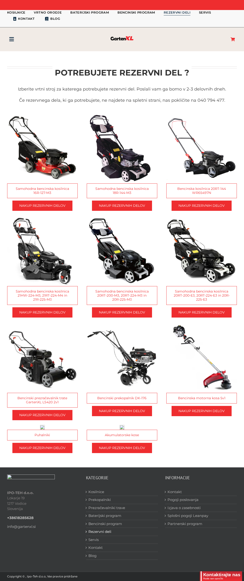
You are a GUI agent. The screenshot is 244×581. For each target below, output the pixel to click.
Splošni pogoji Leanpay (188, 515)
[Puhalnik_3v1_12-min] (42, 426)
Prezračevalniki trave (106, 507)
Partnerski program (185, 523)
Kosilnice (96, 492)
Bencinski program (105, 523)
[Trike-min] (42, 217)
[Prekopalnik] (122, 324)
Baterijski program (104, 515)
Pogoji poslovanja (183, 499)
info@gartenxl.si (21, 526)
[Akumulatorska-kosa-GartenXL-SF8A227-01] (122, 426)
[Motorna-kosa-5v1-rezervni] (201, 324)
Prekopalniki (99, 499)
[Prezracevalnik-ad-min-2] (42, 324)
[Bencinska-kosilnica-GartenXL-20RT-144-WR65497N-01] (201, 115)
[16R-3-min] (42, 115)
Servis (93, 539)
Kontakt (95, 547)
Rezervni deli (99, 531)
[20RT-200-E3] (201, 217)
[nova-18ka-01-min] (122, 115)
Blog (92, 555)
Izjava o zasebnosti (184, 507)
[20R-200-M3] (122, 217)
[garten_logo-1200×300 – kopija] (122, 37)
